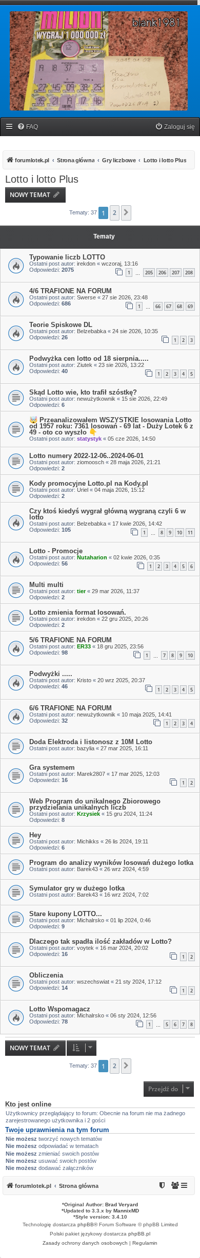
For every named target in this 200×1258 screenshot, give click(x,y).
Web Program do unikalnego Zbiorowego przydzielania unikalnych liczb (95, 804)
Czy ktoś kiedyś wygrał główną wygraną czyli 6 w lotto (107, 514)
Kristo (84, 680)
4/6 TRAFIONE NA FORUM (70, 291)
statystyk (89, 439)
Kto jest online (28, 1104)
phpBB (85, 1224)
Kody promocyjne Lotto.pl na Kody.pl (88, 483)
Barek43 (87, 869)
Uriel (82, 490)
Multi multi (46, 585)
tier (81, 591)
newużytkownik (96, 399)
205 (149, 272)
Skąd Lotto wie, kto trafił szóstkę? (83, 392)
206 (162, 272)
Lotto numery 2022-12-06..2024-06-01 (86, 456)
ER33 (84, 646)
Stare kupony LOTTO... (65, 914)
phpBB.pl (139, 1234)
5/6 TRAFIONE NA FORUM (70, 640)
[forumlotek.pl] (99, 61)
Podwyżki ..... (50, 674)
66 (158, 306)
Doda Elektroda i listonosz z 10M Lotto (90, 742)
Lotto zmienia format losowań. (77, 612)
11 (190, 532)
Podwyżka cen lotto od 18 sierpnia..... (89, 358)
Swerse (86, 297)
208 (189, 272)
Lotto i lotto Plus (41, 179)
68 (179, 306)
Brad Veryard (121, 1204)
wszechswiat (93, 982)
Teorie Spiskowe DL (60, 325)
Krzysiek (88, 814)
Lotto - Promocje (56, 551)
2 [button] (114, 212)
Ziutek (84, 365)
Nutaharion (92, 557)
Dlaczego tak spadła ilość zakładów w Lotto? (100, 941)
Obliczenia (46, 975)
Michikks (88, 841)
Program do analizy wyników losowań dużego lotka (111, 862)
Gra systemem (52, 767)
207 (175, 272)
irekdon (86, 264)
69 (190, 306)
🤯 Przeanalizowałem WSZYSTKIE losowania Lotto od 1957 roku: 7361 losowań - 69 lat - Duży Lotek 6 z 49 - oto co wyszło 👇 (111, 426)
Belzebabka (91, 331)
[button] (126, 213)
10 (179, 532)
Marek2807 (91, 774)
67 (168, 306)
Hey (35, 835)
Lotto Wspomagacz (59, 1009)
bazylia (85, 748)
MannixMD (126, 1210)
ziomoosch (90, 462)
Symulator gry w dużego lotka (77, 888)
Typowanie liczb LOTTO (67, 257)
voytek (85, 948)
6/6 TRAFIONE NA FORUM (70, 708)
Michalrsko (90, 920)
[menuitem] (27, 127)
